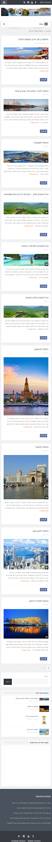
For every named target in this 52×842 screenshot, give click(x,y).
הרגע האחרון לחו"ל (31, 716)
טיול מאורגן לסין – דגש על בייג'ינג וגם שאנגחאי (26, 194)
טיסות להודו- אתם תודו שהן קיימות (31, 91)
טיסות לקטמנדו (41, 142)
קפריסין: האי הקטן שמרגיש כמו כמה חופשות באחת (34, 808)
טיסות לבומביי (41, 447)
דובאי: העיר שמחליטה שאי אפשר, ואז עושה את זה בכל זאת (31, 803)
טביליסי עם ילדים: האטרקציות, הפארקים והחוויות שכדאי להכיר (30, 818)
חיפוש (46, 676)
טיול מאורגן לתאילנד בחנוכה (34, 246)
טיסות (36, 43)
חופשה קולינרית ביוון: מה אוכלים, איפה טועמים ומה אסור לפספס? (29, 823)
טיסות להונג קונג (40, 531)
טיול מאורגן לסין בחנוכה (37, 297)
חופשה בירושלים (32, 706)
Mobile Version (34, 841)
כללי (45, 198)
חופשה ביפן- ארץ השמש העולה (33, 39)
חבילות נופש (42, 43)
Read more (44, 71)
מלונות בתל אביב (32, 729)
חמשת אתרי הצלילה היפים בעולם (27, 698)
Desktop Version (18, 841)
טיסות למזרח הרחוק (38, 601)
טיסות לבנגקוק (41, 349)
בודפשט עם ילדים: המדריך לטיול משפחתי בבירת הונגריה (32, 813)
